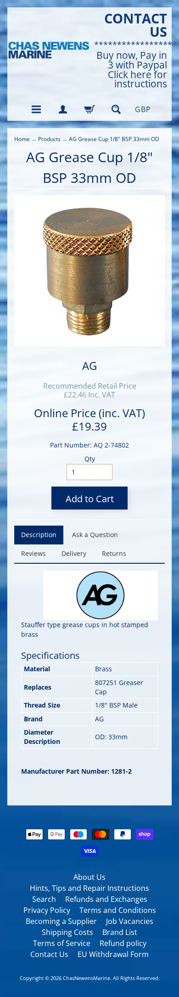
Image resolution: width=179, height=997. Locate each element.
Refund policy (123, 943)
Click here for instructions (137, 79)
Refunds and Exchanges (106, 899)
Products (49, 139)
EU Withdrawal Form (113, 954)
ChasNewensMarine (86, 977)
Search (44, 899)
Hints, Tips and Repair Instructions (89, 888)
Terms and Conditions (117, 910)
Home (22, 139)
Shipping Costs (67, 932)
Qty (89, 458)
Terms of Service (61, 943)
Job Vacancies (129, 921)
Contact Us (49, 954)
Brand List (119, 932)
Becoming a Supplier (61, 921)
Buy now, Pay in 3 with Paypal (131, 60)
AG (89, 365)
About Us (89, 877)
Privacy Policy (46, 910)
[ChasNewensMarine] (48, 50)
